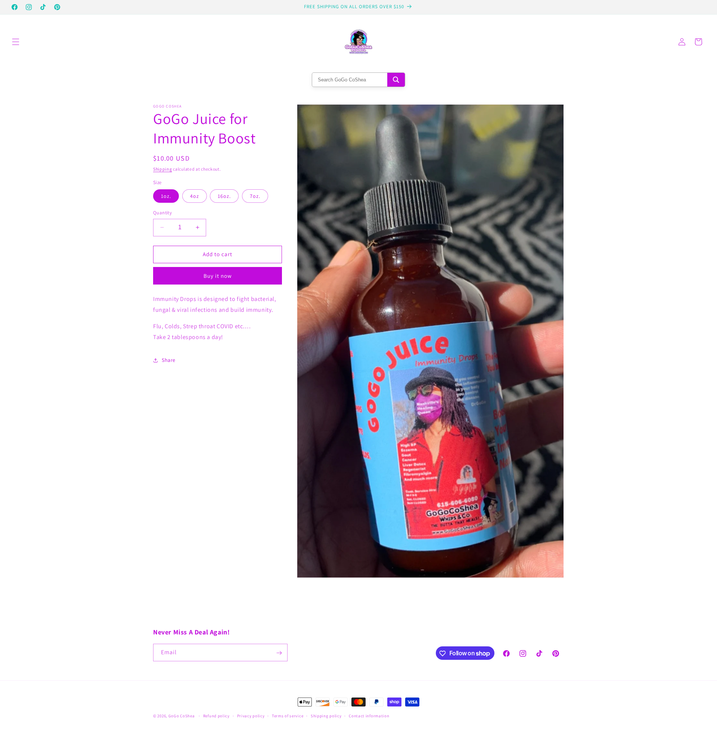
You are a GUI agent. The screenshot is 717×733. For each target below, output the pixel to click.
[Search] (396, 80)
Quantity (162, 212)
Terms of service (287, 715)
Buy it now (218, 275)
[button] (15, 42)
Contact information (369, 715)
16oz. (224, 196)
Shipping (162, 169)
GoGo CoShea (181, 715)
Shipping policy (326, 715)
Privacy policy (251, 715)
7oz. (255, 196)
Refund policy (216, 715)
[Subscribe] (279, 653)
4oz (194, 196)
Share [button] (169, 360)
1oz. (166, 196)
